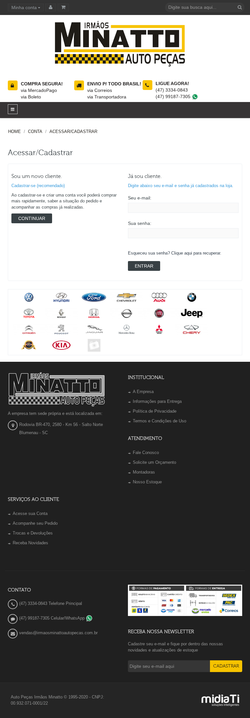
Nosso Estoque (147, 481)
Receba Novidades (30, 542)
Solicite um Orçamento (154, 462)
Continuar (31, 218)
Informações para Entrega (157, 401)
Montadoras (144, 472)
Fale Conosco (146, 452)
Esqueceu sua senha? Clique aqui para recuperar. (174, 253)
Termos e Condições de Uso (159, 420)
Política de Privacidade (154, 411)
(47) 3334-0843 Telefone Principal (50, 603)
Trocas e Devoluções (33, 533)
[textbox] (204, 7)
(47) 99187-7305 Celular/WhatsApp (52, 618)
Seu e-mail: (139, 197)
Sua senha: (139, 223)
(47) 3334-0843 (172, 90)
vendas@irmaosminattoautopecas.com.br (58, 632)
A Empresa (143, 391)
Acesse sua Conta (30, 513)
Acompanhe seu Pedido (35, 523)
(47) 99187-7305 (174, 96)
